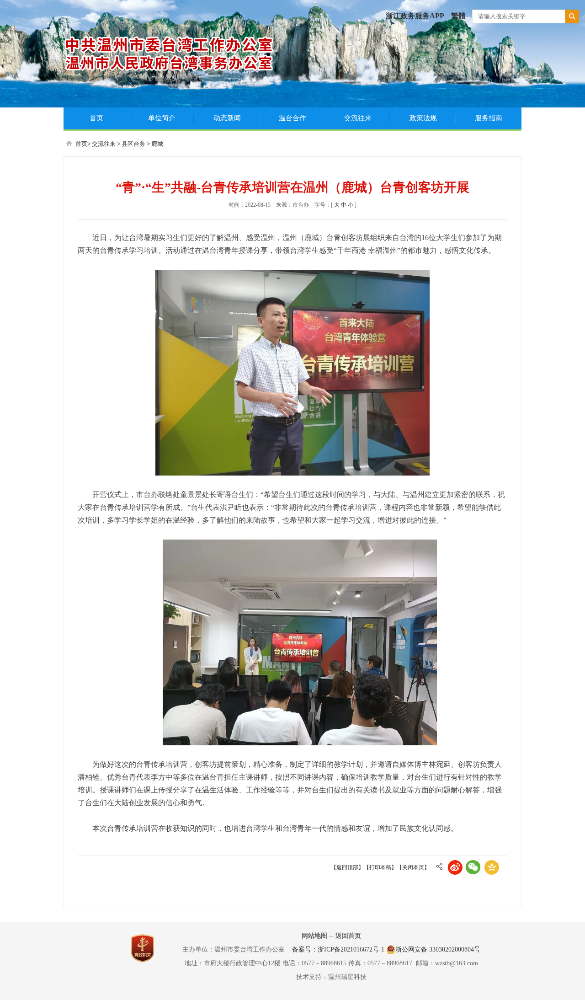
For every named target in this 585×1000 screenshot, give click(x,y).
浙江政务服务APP (415, 16)
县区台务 (134, 143)
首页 (96, 118)
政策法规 (423, 118)
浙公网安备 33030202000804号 (437, 949)
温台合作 (292, 118)
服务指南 (488, 118)
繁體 (458, 16)
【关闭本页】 (413, 867)
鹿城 (157, 143)
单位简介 (162, 118)
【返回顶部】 (347, 867)
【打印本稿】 (380, 867)
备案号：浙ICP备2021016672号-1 (338, 949)
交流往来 (358, 118)
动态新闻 (227, 118)
